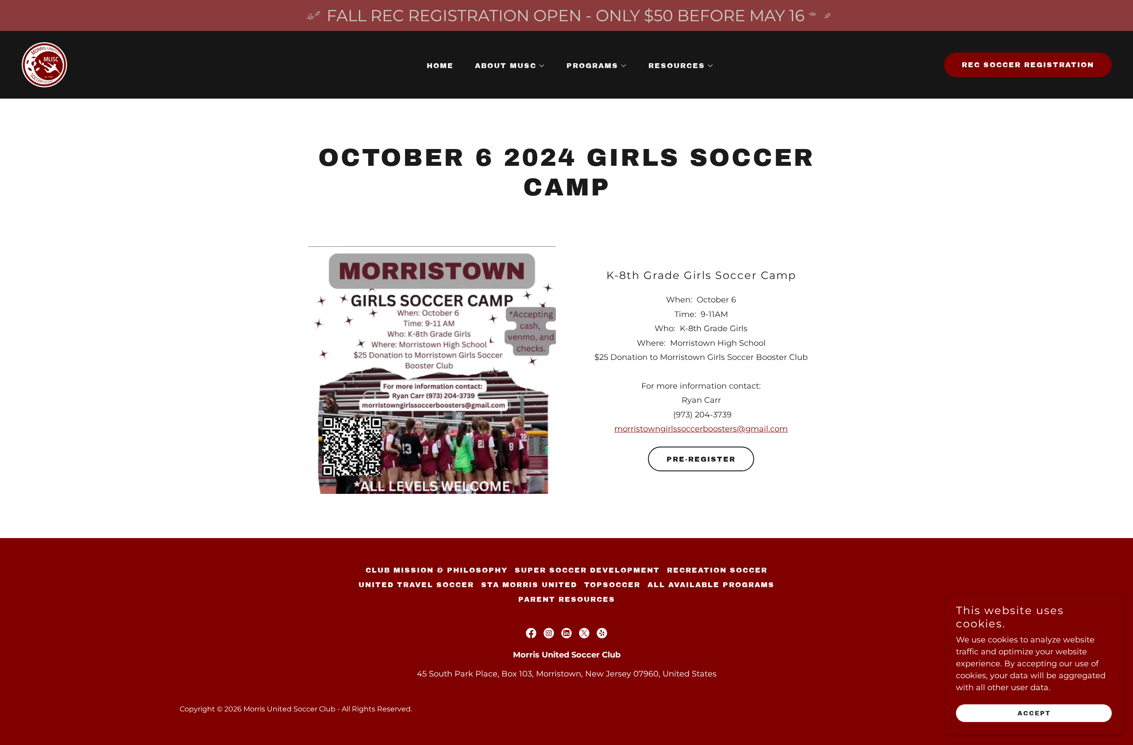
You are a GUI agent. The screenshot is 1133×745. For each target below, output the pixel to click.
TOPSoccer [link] (612, 584)
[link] (44, 64)
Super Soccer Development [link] (587, 570)
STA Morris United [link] (529, 584)
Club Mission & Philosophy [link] (437, 570)
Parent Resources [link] (566, 599)
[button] (506, 66)
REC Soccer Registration (1028, 65)
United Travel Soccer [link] (416, 584)
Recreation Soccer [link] (717, 570)
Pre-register (701, 459)
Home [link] (440, 65)
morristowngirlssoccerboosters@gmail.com (701, 429)
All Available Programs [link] (711, 584)
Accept (1034, 713)
